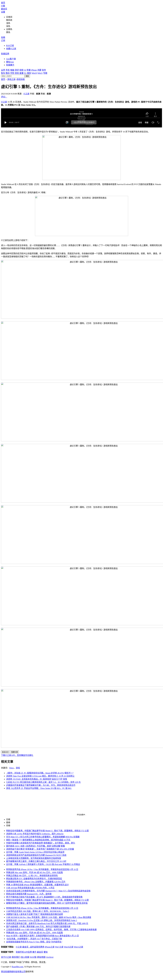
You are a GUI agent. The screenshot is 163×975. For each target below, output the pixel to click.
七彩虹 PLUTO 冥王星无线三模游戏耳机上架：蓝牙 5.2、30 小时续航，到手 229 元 (43, 782)
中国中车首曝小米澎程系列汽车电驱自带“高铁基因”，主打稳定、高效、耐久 (40, 843)
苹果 (29, 70)
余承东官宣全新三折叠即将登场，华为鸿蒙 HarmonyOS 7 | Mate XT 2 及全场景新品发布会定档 (48, 891)
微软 (29, 73)
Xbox (11, 768)
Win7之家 (59, 947)
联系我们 (16, 957)
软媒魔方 (10, 65)
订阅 (3, 40)
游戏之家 (11, 79)
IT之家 (26, 94)
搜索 (27, 76)
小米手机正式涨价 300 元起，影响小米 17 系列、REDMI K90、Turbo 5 (37, 911)
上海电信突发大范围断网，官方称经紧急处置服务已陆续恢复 (33, 858)
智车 (3, 73)
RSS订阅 (10, 45)
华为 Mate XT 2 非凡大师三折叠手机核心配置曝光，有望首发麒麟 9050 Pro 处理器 (42, 837)
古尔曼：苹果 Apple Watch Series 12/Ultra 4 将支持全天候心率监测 (35, 852)
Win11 (40, 73)
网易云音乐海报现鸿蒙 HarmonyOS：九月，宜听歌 (29, 894)
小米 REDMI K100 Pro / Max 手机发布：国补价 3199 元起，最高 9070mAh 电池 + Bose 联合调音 (48, 917)
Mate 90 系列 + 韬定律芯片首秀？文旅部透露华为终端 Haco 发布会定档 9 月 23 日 (42, 936)
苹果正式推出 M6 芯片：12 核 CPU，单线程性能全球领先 (32, 875)
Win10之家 (68, 947)
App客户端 (11, 59)
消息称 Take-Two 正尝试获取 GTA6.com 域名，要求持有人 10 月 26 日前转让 (40, 776)
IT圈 (3, 6)
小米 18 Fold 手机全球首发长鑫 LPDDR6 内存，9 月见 (30, 888)
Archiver (49, 957)
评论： (4, 97)
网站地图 (41, 957)
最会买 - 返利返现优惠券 (33, 947)
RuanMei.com (17, 967)
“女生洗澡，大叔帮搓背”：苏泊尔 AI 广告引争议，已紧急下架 (34, 939)
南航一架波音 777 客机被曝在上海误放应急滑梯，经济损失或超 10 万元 (38, 840)
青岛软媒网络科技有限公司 (13, 972)
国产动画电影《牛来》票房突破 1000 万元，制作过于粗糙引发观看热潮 (38, 926)
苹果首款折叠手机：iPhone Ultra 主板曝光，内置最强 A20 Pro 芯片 (35, 882)
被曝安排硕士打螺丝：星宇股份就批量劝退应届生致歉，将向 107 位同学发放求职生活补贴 (47, 903)
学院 (12, 73)
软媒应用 (5, 54)
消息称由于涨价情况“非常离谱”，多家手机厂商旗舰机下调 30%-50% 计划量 (40, 849)
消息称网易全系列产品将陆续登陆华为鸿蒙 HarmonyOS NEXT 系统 (36, 855)
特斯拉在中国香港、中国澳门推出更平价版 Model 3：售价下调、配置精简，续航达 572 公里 (47, 831)
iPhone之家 (50, 947)
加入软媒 (25, 957)
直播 (21, 73)
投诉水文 (5, 752)
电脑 (12, 70)
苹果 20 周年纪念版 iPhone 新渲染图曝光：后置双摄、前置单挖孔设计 (37, 885)
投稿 (3, 37)
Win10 (34, 73)
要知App (10, 62)
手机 (8, 70)
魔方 (34, 952)
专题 (45, 73)
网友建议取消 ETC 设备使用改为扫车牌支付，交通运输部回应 (34, 879)
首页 (3, 3)
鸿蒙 (39, 70)
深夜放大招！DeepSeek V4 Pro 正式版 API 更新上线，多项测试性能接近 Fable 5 (41, 920)
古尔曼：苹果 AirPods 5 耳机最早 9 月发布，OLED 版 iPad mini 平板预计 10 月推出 (43, 864)
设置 (3, 12)
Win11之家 (78, 947)
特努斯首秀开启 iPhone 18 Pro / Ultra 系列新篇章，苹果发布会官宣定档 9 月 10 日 (42, 869)
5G (25, 73)
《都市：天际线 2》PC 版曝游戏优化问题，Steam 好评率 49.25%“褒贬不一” (40, 773)
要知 (46, 952)
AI (25, 70)
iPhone (34, 70)
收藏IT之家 (11, 49)
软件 (44, 70)
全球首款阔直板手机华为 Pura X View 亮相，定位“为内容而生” (34, 942)
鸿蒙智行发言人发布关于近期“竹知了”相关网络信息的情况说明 (34, 914)
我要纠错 (14, 752)
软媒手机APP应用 (24, 952)
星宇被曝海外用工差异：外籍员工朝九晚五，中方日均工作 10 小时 (36, 861)
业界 (3, 70)
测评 (17, 70)
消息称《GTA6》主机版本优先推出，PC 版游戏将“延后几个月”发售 (36, 779)
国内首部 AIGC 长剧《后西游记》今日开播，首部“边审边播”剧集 (35, 846)
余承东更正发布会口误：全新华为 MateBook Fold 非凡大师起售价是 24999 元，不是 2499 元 (47, 923)
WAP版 (33, 957)
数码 (8, 73)
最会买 (4, 9)
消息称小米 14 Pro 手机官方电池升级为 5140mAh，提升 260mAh (34, 834)
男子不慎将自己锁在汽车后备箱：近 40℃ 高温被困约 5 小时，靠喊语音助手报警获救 (44, 897)
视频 (21, 70)
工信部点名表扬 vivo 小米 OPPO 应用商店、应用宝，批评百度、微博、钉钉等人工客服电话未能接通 (51, 929)
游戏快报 (21, 79)
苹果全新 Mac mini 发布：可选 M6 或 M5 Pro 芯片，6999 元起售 (34, 872)
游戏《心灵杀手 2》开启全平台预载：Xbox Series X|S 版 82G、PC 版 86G (39, 788)
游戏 (17, 73)
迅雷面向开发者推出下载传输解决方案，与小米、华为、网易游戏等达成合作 (40, 785)
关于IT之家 (6, 957)
